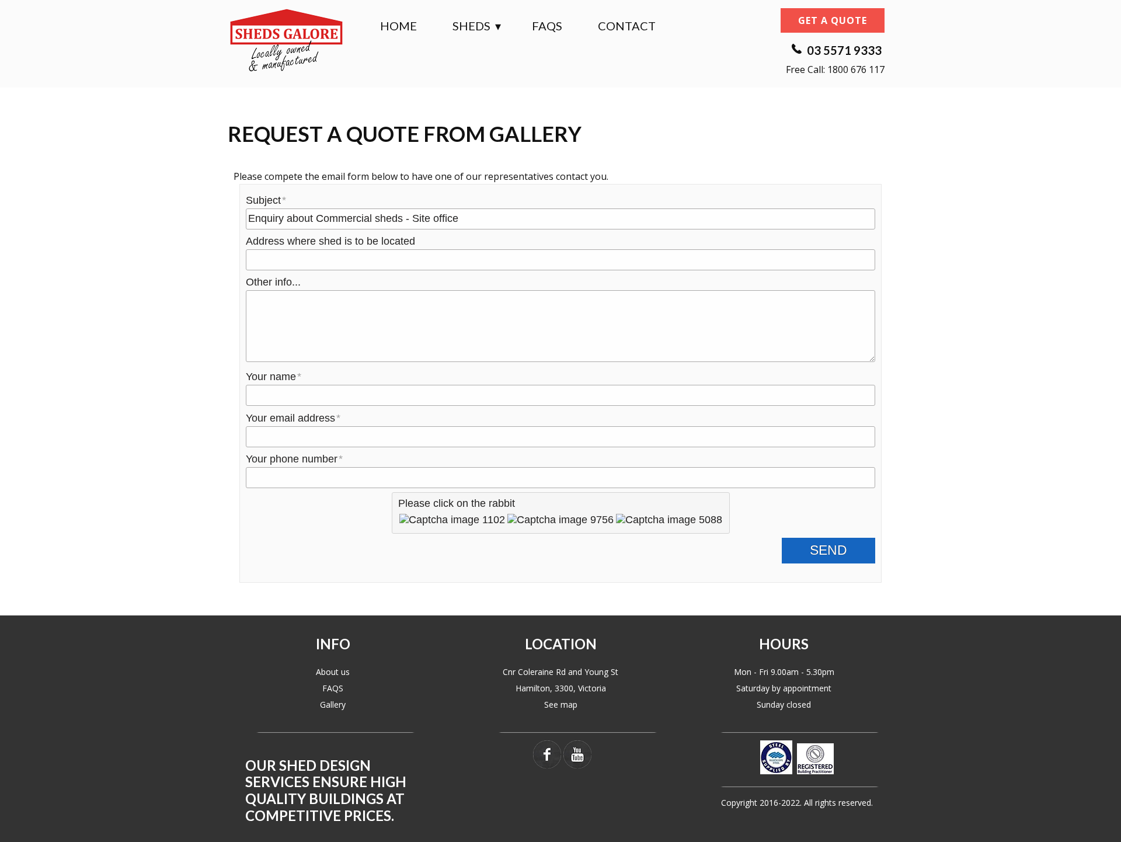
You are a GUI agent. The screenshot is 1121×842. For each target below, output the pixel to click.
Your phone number (291, 459)
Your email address (290, 418)
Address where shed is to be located (330, 241)
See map (560, 704)
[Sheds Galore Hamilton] (286, 39)
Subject (263, 200)
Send (828, 550)
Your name (271, 376)
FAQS (332, 688)
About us (333, 671)
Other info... (273, 282)
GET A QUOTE (832, 20)
